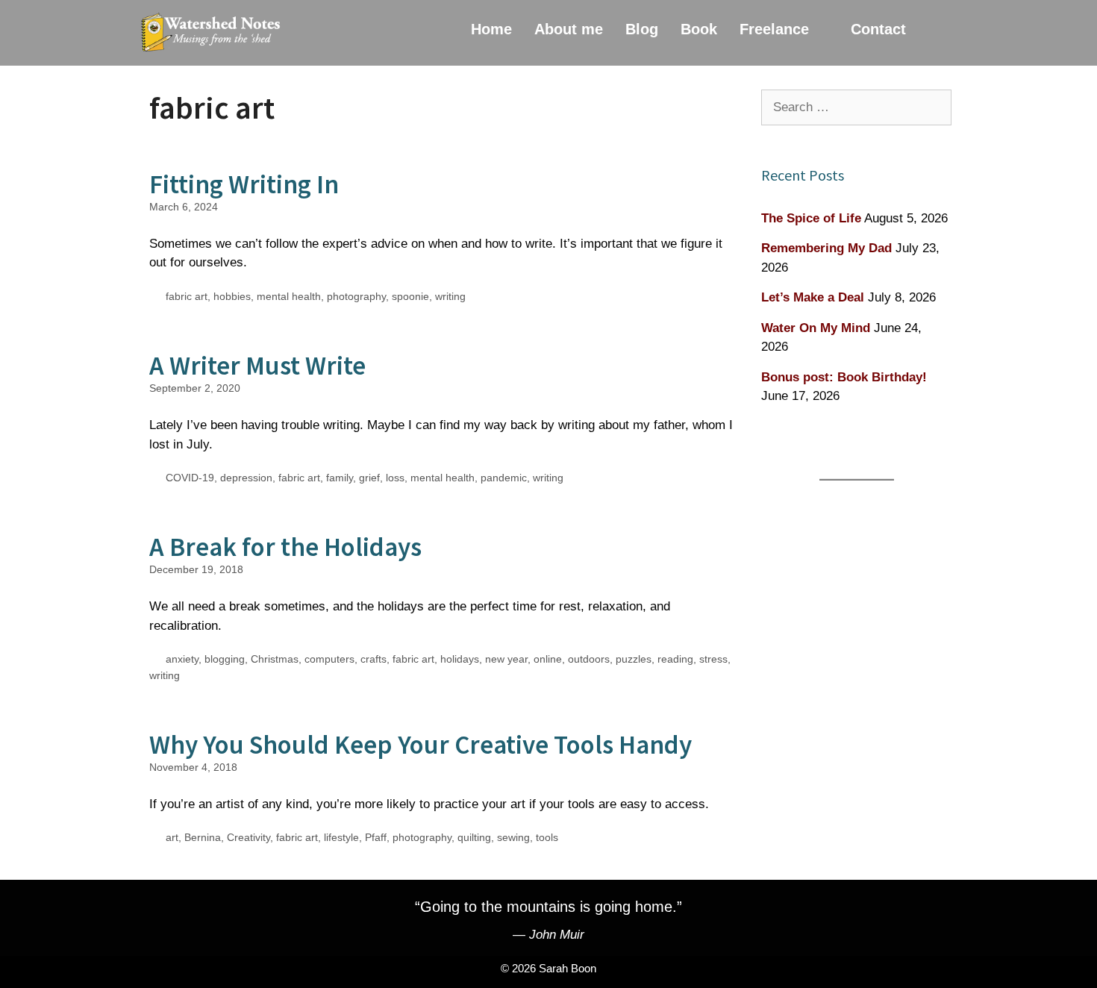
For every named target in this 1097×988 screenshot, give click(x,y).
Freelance (774, 29)
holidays (459, 659)
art (172, 837)
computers (329, 659)
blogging (224, 659)
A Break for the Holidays (285, 547)
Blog (641, 29)
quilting (474, 837)
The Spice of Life (811, 218)
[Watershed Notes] (214, 33)
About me (568, 29)
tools (547, 837)
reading (675, 659)
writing (450, 296)
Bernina (202, 837)
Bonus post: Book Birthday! (844, 377)
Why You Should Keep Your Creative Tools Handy (420, 744)
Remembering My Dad (826, 248)
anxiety (182, 659)
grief (369, 478)
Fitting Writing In (244, 184)
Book (699, 29)
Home (491, 29)
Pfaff (376, 837)
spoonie (410, 296)
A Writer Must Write (257, 365)
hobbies (232, 296)
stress (713, 659)
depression (246, 478)
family (339, 478)
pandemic (504, 478)
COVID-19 (190, 478)
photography (356, 296)
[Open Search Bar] (938, 29)
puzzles (633, 659)
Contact (878, 29)
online (548, 659)
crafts (373, 659)
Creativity (248, 837)
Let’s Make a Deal (812, 297)
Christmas (275, 659)
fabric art (186, 296)
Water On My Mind (815, 328)
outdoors (589, 659)
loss (395, 478)
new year (506, 659)
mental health (289, 296)
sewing (513, 837)
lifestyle (341, 837)
